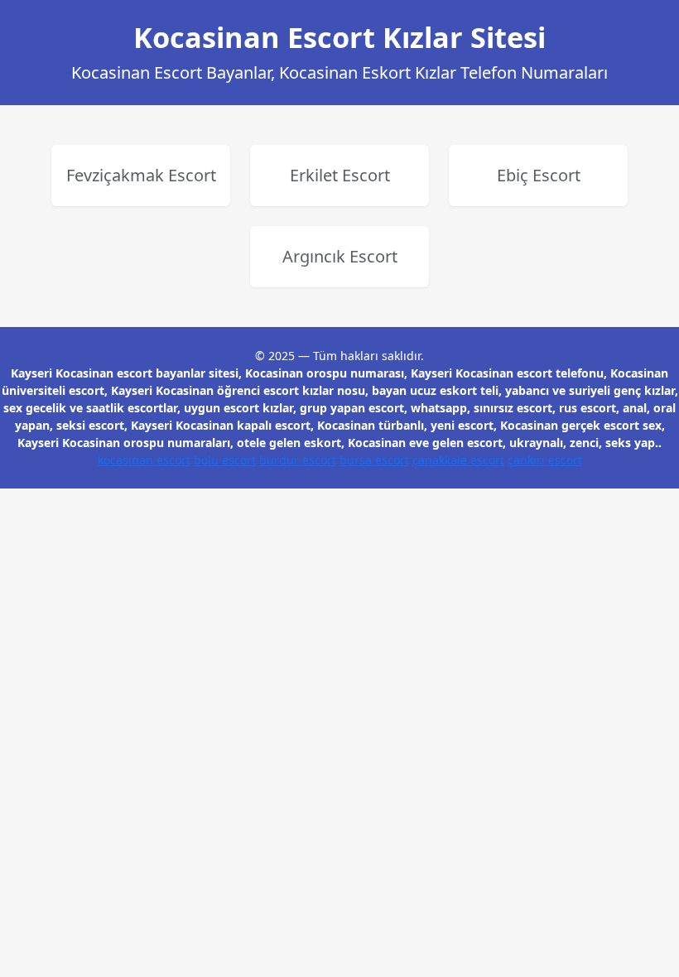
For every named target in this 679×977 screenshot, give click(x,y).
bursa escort (374, 460)
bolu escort (225, 460)
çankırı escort (545, 460)
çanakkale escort (458, 460)
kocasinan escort (144, 460)
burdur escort (297, 460)
